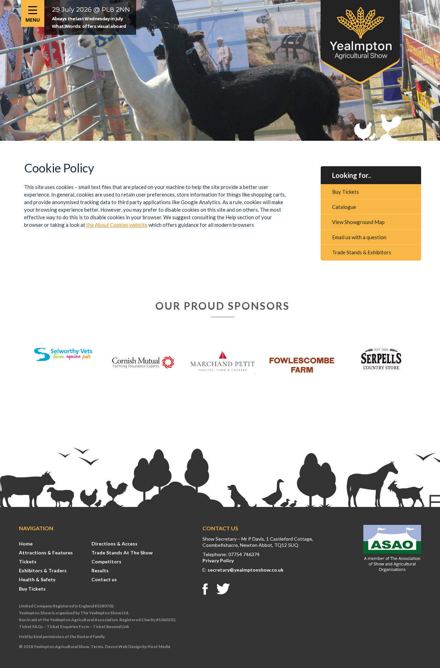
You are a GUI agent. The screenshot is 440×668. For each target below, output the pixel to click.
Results (100, 570)
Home (26, 544)
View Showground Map (358, 222)
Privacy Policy (218, 560)
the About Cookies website (116, 225)
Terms (97, 646)
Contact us (104, 579)
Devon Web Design (123, 646)
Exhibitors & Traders (43, 570)
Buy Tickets (345, 192)
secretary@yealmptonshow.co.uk (246, 570)
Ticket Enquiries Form (68, 626)
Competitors (106, 561)
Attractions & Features (46, 552)
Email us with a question (359, 237)
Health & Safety (37, 579)
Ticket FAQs (31, 626)
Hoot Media (158, 646)
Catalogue (344, 207)
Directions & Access (114, 544)
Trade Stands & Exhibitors (361, 252)
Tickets (27, 561)
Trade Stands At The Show (122, 552)
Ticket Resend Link (111, 626)
